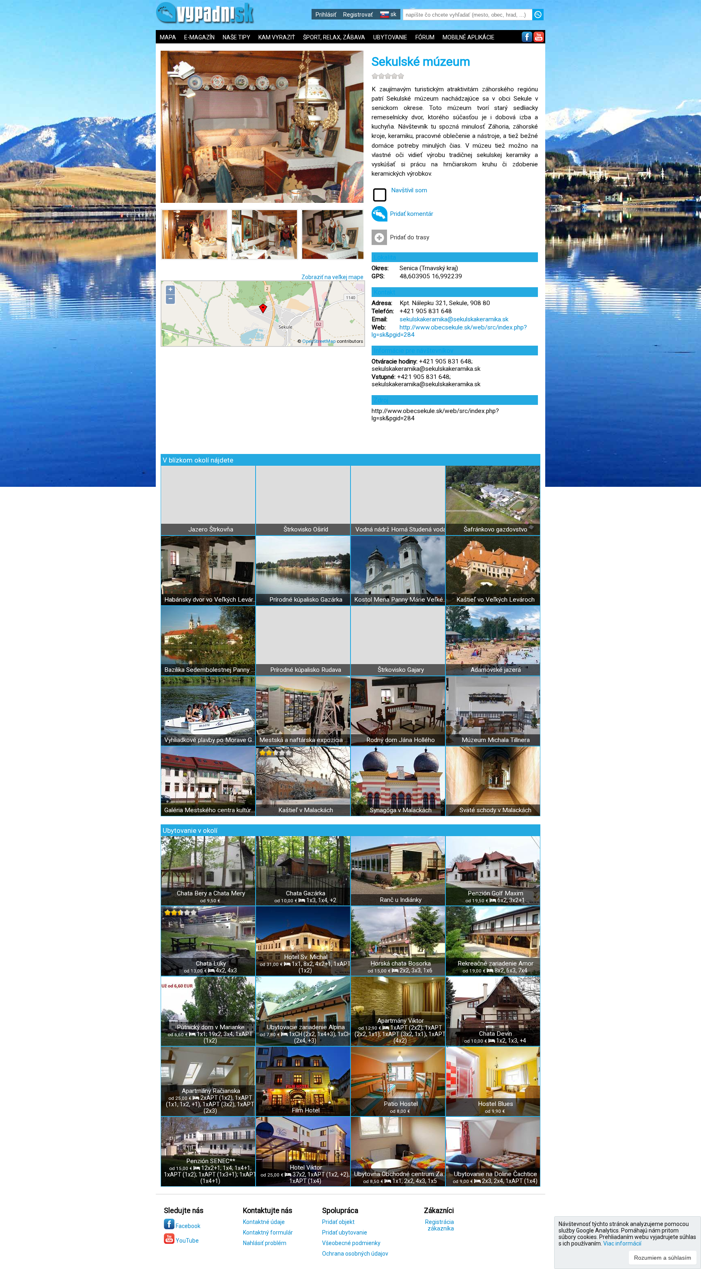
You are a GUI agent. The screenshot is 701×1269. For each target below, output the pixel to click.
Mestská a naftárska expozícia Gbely (305, 740)
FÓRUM (424, 37)
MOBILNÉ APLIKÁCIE (469, 37)
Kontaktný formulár (268, 1232)
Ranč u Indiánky (400, 899)
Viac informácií (622, 1243)
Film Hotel (306, 1110)
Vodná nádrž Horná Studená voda (400, 529)
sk (392, 14)
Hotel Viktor (306, 1167)
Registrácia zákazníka (439, 1225)
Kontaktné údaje (264, 1222)
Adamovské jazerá (496, 669)
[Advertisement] (606, 267)
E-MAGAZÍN (199, 37)
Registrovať (358, 14)
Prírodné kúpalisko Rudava (305, 669)
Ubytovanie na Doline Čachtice (495, 1174)
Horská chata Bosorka (400, 963)
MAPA (168, 37)
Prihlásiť (326, 14)
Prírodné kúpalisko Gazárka (305, 599)
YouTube (186, 1240)
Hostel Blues (495, 1104)
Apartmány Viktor (400, 1020)
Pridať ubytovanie (344, 1232)
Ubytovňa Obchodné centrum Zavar (400, 1174)
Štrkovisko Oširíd (306, 529)
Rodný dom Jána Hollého (400, 740)
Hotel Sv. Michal (305, 957)
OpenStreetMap (318, 341)
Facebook (187, 1226)
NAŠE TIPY (236, 37)
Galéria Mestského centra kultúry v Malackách (210, 810)
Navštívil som (409, 190)
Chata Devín (495, 1033)
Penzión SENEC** (210, 1161)
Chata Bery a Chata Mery (211, 893)
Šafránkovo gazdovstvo (495, 529)
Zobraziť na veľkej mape (332, 277)
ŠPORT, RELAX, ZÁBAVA (334, 37)
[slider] (388, 76)
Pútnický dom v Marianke (211, 1027)
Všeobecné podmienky (351, 1243)
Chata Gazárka (305, 893)
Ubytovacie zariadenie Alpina (306, 1027)
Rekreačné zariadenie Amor (495, 963)
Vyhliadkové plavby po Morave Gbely (210, 740)
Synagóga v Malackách (401, 810)
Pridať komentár (411, 213)
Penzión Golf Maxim (495, 893)
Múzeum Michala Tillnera (496, 740)
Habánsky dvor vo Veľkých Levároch (210, 599)
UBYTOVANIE (390, 37)
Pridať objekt (338, 1222)
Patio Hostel (401, 1104)
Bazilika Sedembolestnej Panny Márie (210, 669)
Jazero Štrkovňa (210, 529)
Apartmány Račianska (211, 1091)
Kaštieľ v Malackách (305, 810)
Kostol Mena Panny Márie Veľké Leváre (400, 599)
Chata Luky (211, 963)
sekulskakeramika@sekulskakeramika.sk (454, 319)
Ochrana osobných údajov (355, 1253)
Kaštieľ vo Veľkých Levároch (495, 599)
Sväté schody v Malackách (495, 810)
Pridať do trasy (409, 237)
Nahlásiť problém (264, 1243)
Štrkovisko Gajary (401, 669)
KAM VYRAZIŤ (276, 37)
